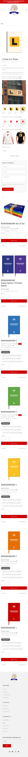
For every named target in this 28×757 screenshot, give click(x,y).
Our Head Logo (6, 697)
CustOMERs (5, 691)
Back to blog (15, 155)
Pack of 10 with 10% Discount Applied (11, 355)
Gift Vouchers (5, 725)
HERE (20, 76)
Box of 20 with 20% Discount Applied (11, 358)
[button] (1, 10)
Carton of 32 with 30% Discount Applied (12, 361)
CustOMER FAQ (6, 720)
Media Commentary (7, 694)
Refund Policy (5, 708)
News (4, 722)
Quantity (3, 233)
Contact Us (5, 731)
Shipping (7, 230)
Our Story (5, 689)
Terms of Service (6, 711)
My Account (5, 728)
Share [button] (5, 65)
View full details (22, 245)
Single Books (5, 352)
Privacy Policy (5, 705)
